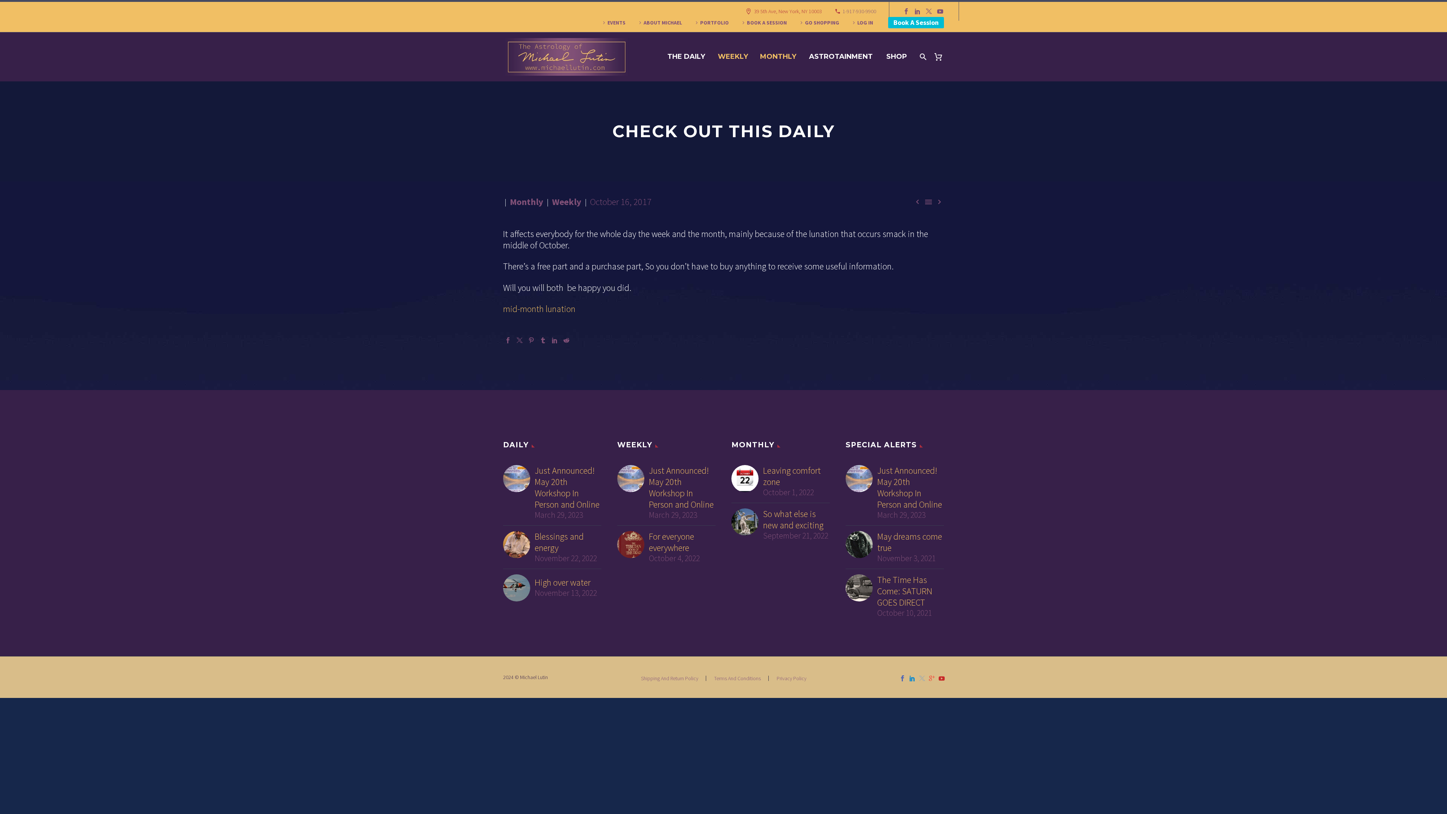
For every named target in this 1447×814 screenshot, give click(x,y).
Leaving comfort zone (792, 476)
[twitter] (922, 678)
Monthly (778, 56)
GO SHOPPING (822, 22)
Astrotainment (841, 56)
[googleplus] (932, 678)
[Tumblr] (543, 340)
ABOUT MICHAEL (663, 22)
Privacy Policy (791, 678)
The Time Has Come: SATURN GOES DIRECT (904, 591)
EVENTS (616, 22)
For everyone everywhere (671, 542)
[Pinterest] (531, 340)
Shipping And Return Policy (669, 678)
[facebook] (902, 678)
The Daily (686, 56)
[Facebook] (906, 11)
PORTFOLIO (714, 22)
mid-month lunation (539, 309)
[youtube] (942, 678)
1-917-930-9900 (859, 11)
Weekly (733, 56)
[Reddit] (566, 340)
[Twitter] (929, 11)
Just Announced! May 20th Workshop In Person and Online (567, 487)
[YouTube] (940, 11)
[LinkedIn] (917, 11)
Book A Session (916, 22)
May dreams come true (909, 542)
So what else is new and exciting (793, 519)
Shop (896, 56)
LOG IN (865, 22)
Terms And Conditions (737, 678)
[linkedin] (912, 678)
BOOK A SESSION (767, 22)
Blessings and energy (559, 542)
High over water (562, 582)
